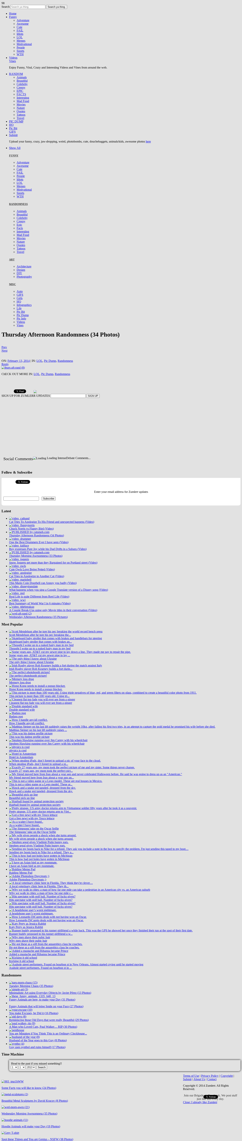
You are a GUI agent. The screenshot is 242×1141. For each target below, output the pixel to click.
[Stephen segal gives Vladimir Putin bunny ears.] (38, 853)
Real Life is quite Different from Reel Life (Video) (39, 607)
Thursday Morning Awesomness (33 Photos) (35, 566)
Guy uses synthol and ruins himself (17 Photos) (37, 1058)
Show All (14, 147)
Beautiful (22, 80)
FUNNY (13, 155)
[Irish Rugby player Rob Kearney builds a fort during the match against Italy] (55, 676)
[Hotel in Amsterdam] (22, 764)
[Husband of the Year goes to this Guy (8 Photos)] (24, 1047)
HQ (11, 124)
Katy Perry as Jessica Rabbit (26, 938)
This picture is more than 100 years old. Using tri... (39, 707)
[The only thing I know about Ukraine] (33, 669)
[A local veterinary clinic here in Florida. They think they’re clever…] (51, 893)
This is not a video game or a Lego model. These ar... (40, 795)
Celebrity (22, 84)
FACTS (21, 94)
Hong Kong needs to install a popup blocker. (35, 700)
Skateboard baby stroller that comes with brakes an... (40, 652)
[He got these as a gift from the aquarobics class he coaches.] (45, 955)
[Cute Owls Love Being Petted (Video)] (17, 577)
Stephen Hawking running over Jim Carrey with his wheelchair (47, 754)
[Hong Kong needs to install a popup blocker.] (37, 696)
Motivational (24, 44)
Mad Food (23, 101)
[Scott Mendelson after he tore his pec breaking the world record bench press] (55, 642)
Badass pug (16, 727)
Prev (4, 347)
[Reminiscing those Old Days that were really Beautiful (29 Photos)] (17, 1027)
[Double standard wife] (23, 717)
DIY (19, 273)
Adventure (23, 20)
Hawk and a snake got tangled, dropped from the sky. (41, 802)
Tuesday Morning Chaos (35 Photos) (31, 996)
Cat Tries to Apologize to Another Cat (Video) (36, 587)
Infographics (24, 305)
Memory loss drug (20, 693)
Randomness (65, 360)
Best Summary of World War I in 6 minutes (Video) (40, 614)
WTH (20, 54)
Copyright (227, 1086)
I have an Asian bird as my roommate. (31, 876)
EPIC (20, 90)
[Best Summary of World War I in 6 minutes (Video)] (17, 610)
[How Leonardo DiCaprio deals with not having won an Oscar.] (48, 927)
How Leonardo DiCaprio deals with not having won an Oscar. (46, 931)
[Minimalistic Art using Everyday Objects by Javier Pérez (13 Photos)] (18, 1000)
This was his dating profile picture (29, 747)
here (148, 141)
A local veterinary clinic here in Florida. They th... (39, 897)
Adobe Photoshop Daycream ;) (27, 890)
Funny (13, 16)
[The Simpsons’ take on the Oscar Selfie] (34, 839)
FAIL (20, 30)
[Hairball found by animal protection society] (36, 812)
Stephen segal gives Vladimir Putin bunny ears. (37, 856)
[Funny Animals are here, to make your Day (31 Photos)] (32, 1007)
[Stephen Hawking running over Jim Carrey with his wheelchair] (48, 751)
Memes (21, 40)
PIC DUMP (16, 121)
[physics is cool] (19, 758)
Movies (21, 104)
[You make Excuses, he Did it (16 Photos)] (20, 1020)
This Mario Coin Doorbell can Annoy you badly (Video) (43, 594)
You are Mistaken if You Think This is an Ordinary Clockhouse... (48, 1044)
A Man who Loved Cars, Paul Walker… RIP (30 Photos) (43, 1037)
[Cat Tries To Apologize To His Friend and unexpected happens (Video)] (19, 529)
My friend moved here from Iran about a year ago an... (41, 788)
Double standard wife (22, 720)
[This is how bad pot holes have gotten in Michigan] (40, 866)
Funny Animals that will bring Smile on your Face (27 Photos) (46, 1017)
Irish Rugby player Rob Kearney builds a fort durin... (40, 679)
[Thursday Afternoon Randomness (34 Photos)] (29, 543)
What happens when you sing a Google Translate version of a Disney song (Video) (58, 600)
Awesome (23, 23)
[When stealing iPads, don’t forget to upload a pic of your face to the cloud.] (55, 771)
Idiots (20, 33)
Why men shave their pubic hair (28, 951)
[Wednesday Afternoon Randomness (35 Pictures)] (20, 624)
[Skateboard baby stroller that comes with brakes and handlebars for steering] (55, 649)
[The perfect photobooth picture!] (29, 683)
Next (4, 350)
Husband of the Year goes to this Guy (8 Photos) (38, 1051)
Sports (20, 50)
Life (19, 308)
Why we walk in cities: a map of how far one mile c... (41, 904)
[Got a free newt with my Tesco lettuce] (33, 825)
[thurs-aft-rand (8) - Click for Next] (13, 367)
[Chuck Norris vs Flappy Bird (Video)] (22, 536)
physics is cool (17, 761)
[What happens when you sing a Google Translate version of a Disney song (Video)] (23, 597)
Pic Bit (13, 128)
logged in (22, 466)
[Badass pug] (17, 724)
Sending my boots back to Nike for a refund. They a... (41, 863)
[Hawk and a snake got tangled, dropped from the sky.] (42, 798)
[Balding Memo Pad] (22, 880)
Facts (20, 228)
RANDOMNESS (18, 204)
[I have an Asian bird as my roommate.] (33, 873)
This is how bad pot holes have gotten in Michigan (39, 870)
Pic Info (21, 318)
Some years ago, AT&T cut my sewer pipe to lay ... (39, 666)
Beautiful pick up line (22, 808)
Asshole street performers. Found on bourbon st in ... (40, 978)
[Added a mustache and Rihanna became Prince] (38, 961)
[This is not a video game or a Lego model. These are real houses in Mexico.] (55, 792)
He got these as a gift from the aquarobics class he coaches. (44, 958)
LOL (20, 37)
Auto (20, 291)
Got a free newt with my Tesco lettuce (31, 829)
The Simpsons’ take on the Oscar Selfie (32, 842)
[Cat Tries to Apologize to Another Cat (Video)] (20, 583)
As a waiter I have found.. (24, 836)
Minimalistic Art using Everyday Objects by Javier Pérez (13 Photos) (50, 1003)
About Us (199, 1090)
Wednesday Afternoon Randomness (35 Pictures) (38, 627)
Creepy (21, 87)
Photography (24, 276)
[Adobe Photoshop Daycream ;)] (29, 887)
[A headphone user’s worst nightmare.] (33, 921)
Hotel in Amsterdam (21, 768)
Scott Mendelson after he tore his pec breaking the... (40, 645)
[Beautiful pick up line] (23, 805)
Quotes (21, 111)
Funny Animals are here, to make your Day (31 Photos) (42, 1010)
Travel (20, 118)
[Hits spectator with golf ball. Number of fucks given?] (42, 907)
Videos (13, 57)
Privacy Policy (210, 1086)
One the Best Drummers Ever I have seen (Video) (38, 553)
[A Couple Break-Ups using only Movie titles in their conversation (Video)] (21, 617)
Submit (13, 135)
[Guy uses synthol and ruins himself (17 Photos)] (16, 1054)
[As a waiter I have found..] (26, 832)
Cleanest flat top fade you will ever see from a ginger (40, 713)
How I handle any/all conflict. (27, 734)
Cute (19, 27)
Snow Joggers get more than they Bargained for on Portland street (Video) (53, 573)
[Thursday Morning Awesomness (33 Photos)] (29, 563)
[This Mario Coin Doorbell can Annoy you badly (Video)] (20, 590)
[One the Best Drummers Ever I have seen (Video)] (20, 549)
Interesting (23, 97)
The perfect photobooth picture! (28, 686)
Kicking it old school (21, 972)
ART (12, 259)
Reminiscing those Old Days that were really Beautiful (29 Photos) (49, 1030)
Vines (12, 61)
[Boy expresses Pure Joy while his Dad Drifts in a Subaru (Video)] (19, 556)
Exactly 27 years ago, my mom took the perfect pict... (41, 781)
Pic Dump (23, 315)
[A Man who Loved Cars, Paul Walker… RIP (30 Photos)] (22, 1034)
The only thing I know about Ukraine (31, 673)
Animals (22, 77)
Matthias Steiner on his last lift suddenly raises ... (38, 741)
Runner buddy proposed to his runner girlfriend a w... (41, 944)
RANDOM (16, 74)
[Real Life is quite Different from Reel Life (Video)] (17, 604)
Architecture (24, 266)
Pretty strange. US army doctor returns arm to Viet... (40, 822)
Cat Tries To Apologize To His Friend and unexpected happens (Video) (51, 532)
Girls (19, 298)
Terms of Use (191, 1086)
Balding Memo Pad (20, 883)
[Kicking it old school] (23, 968)
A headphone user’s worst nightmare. (31, 924)
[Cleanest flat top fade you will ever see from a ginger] (42, 710)
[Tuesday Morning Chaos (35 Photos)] (23, 993)
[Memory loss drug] (21, 690)
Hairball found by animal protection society (35, 815)
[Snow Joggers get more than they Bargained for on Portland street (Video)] (19, 570)
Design (21, 269)
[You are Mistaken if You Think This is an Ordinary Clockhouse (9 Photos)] (16, 1041)
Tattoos (21, 114)
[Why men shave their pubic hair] (29, 948)
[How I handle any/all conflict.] (28, 730)
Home (12, 13)
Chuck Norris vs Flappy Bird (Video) (31, 539)
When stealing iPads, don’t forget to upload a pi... (38, 775)
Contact (211, 1090)
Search (6, 6)
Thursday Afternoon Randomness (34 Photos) (36, 546)
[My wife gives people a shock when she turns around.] (42, 846)
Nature (21, 107)
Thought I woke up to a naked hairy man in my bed (40, 659)
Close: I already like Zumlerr (200, 1113)
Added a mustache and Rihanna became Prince (37, 965)
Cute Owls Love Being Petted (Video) (32, 580)
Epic (19, 224)
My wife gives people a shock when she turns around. (41, 849)
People (21, 47)
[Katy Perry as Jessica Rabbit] (27, 934)
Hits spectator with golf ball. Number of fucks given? (40, 910)
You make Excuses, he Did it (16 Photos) (33, 1024)
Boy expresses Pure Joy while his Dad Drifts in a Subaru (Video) (48, 560)
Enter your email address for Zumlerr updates (121, 503)
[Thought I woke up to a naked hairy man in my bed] (41, 656)
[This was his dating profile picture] (31, 744)
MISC (12, 284)
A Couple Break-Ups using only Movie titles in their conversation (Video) (53, 621)
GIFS (12, 131)
